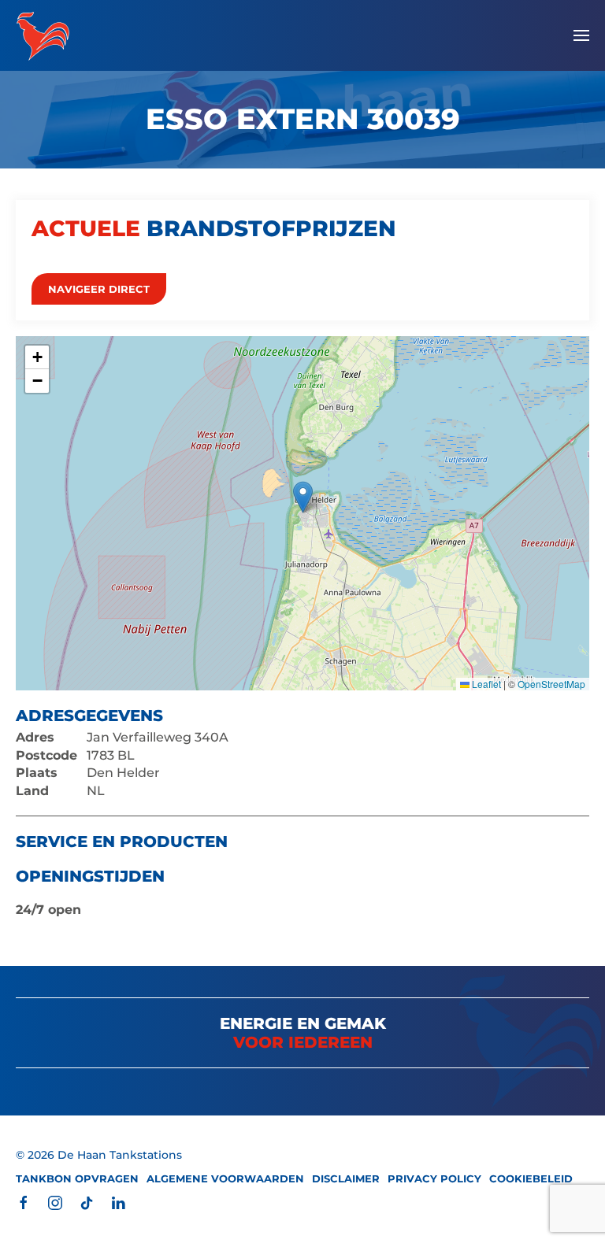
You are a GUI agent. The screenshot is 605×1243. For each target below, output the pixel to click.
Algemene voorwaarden (225, 1178)
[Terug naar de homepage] (43, 35)
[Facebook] (24, 1202)
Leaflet (485, 683)
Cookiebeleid (531, 1178)
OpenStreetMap (551, 683)
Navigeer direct (99, 289)
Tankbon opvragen (77, 1178)
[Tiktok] (87, 1202)
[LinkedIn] (118, 1202)
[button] (581, 35)
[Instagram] (55, 1202)
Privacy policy (434, 1178)
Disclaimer (346, 1178)
